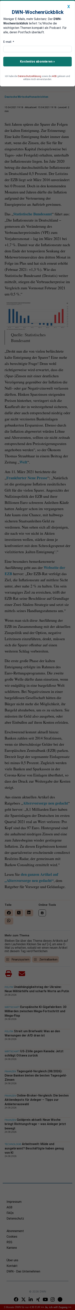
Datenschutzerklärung (29, 76)
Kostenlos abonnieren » (37, 61)
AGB (54, 76)
